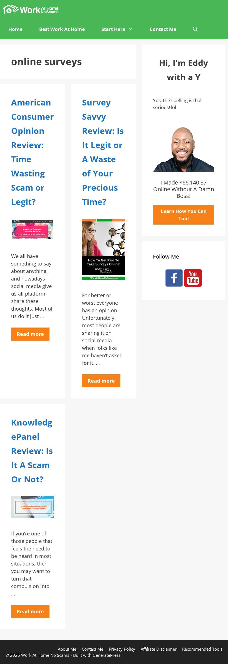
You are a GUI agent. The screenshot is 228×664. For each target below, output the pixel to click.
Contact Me (163, 29)
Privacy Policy (122, 649)
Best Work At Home (62, 29)
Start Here (113, 29)
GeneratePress (106, 655)
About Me (67, 649)
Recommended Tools (202, 649)
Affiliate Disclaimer (159, 649)
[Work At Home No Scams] (32, 9)
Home (15, 29)
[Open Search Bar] (195, 29)
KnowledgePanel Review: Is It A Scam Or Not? (32, 451)
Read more (30, 334)
